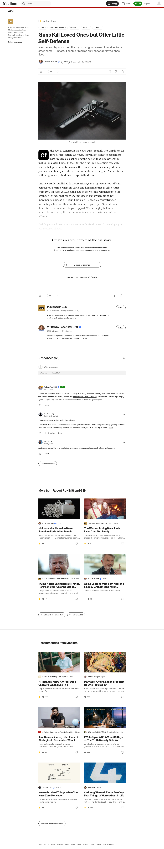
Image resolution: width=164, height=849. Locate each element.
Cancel (109, 375)
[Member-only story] (39, 544)
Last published (72, 311)
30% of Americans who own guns (74, 150)
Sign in (147, 3)
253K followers (53, 331)
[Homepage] (10, 3)
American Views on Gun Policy (85, 397)
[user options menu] (159, 3)
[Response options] (124, 388)
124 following (66, 331)
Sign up (138, 3)
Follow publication (15, 42)
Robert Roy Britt (51, 62)
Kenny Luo (80, 142)
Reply (47, 405)
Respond (119, 375)
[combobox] (39, 3)
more (111, 427)
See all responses (48, 464)
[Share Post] (123, 71)
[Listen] (116, 71)
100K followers (53, 311)
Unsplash (91, 142)
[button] (43, 28)
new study (49, 183)
